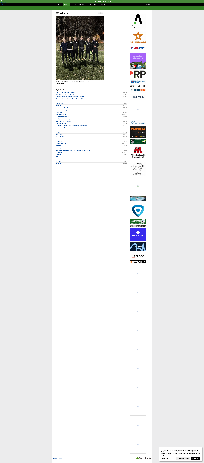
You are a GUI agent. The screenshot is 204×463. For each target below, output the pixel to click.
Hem (60, 4)
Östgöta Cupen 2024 (61, 143)
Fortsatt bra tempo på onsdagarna (64, 159)
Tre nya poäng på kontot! (62, 107)
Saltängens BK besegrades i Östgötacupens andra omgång (70, 96)
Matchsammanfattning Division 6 (63, 110)
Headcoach (59, 163)
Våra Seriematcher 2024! (61, 114)
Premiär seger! (59, 112)
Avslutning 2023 (60, 148)
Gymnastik (81, 4)
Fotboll (66, 4)
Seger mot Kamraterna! (61, 123)
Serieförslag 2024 (60, 136)
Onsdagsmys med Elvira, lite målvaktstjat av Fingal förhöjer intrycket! (71, 125)
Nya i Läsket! (59, 134)
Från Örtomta (59, 154)
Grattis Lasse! (59, 141)
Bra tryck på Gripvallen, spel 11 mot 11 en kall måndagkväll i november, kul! (73, 150)
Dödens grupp (59, 152)
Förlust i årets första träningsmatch (64, 101)
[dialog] (180, 454)
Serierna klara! (59, 130)
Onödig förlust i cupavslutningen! (63, 119)
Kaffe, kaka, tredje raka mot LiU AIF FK (65, 94)
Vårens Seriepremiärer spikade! (63, 121)
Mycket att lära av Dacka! (62, 127)
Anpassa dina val (165, 458)
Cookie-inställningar (58, 458)
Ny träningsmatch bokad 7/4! (62, 116)
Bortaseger (58, 105)
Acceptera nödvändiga (183, 458)
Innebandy (73, 4)
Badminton (95, 4)
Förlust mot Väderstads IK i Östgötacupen (65, 92)
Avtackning (58, 145)
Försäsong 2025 (60, 103)
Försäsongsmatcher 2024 (62, 139)
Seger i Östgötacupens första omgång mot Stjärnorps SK (69, 98)
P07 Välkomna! (62, 13)
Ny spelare (58, 161)
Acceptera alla (195, 458)
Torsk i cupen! (59, 132)
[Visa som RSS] (106, 13)
